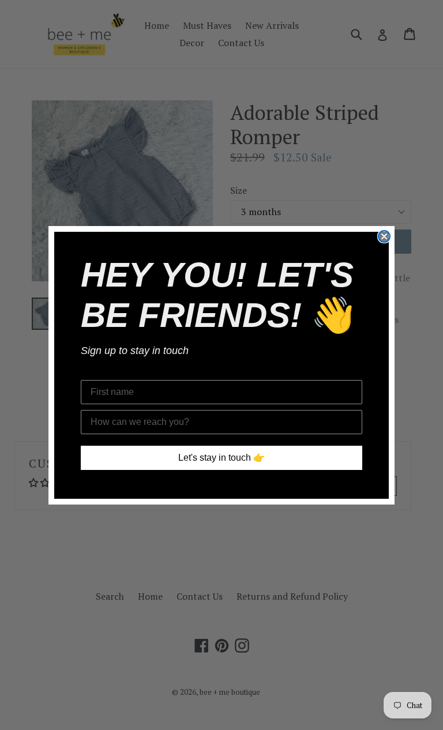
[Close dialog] (384, 236)
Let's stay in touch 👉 (221, 457)
